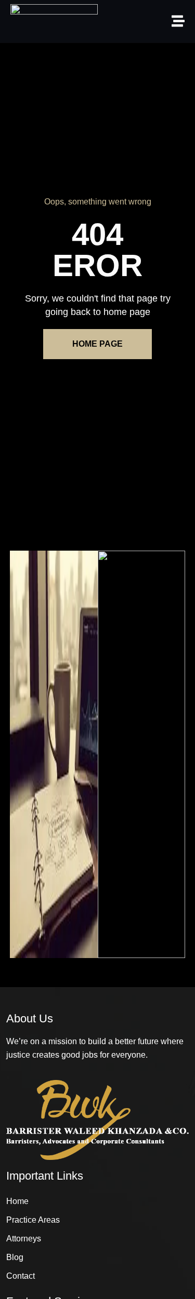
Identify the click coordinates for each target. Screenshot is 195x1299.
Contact (20, 1275)
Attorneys (23, 1238)
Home (17, 1201)
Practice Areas (33, 1219)
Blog (14, 1257)
